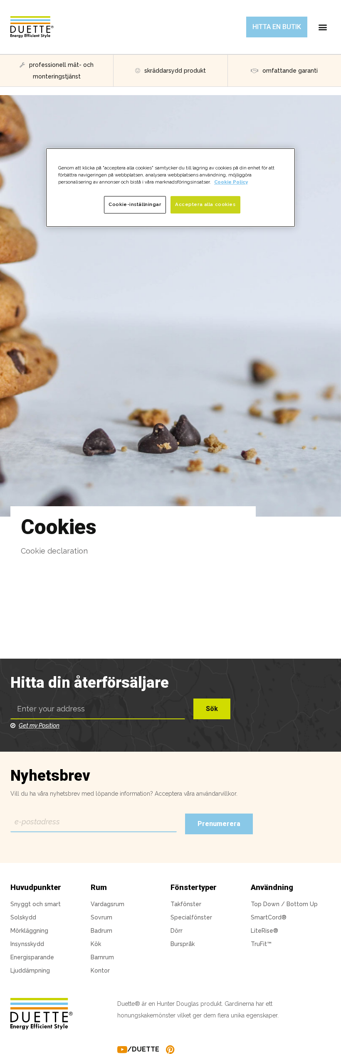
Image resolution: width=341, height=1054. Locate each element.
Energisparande (32, 957)
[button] (276, 27)
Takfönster (185, 904)
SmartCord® (269, 917)
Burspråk (182, 944)
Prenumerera (219, 824)
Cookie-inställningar (135, 204)
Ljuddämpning (30, 970)
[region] (170, 187)
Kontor (100, 970)
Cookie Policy (231, 182)
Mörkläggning (29, 930)
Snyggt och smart (35, 904)
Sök (212, 709)
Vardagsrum (107, 904)
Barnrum (102, 957)
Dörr (176, 930)
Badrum (101, 930)
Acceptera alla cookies (205, 204)
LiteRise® (264, 930)
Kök (96, 944)
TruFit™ (261, 944)
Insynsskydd (27, 944)
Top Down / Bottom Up (284, 904)
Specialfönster (191, 917)
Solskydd (23, 917)
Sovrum (101, 917)
